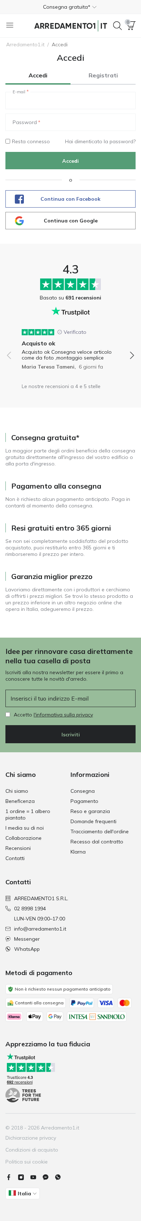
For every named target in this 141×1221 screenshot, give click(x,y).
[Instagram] (24, 1177)
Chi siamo (16, 791)
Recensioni (18, 848)
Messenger (27, 939)
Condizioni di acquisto (31, 1149)
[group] (70, 346)
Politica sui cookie (26, 1161)
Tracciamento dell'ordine (99, 831)
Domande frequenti (93, 821)
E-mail (19, 91)
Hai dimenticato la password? (100, 141)
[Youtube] (36, 1177)
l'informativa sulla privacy (63, 714)
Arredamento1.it (25, 44)
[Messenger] (48, 1177)
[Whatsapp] (61, 1177)
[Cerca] (117, 26)
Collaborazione (23, 838)
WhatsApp (27, 949)
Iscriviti (70, 734)
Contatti (15, 858)
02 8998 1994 (30, 908)
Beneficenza (20, 801)
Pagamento (84, 801)
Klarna (78, 851)
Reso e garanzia (90, 811)
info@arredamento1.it (40, 929)
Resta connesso (31, 141)
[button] (70, 7)
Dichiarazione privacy (30, 1138)
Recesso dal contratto (96, 841)
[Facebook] (11, 1177)
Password (25, 122)
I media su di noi (24, 828)
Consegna (82, 791)
